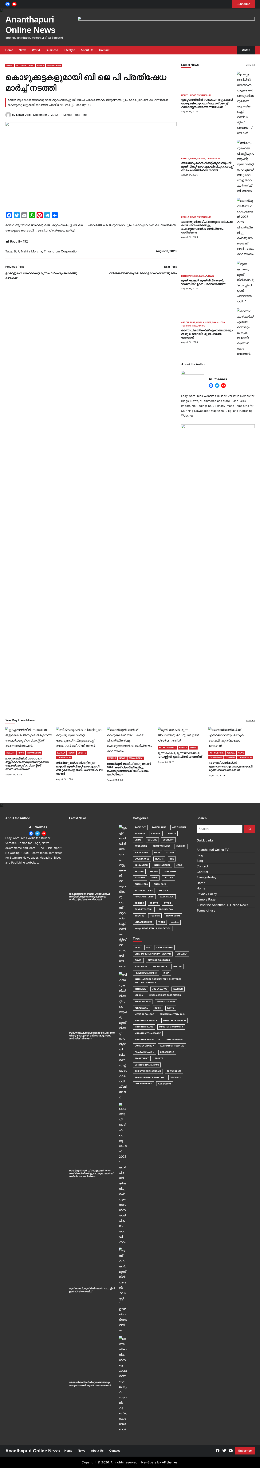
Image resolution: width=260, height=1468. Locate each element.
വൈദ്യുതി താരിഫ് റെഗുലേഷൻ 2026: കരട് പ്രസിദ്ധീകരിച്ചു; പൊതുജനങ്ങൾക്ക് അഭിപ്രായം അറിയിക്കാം (91, 1173)
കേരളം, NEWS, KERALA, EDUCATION (153, 928)
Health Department (146, 973)
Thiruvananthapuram (148, 1071)
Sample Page (206, 899)
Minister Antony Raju (172, 1014)
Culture (152, 840)
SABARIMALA (167, 897)
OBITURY (168, 877)
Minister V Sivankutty (147, 1039)
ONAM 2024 (160, 884)
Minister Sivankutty (171, 1027)
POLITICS (163, 890)
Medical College (144, 1014)
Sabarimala (167, 1052)
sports (159, 1058)
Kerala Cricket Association (165, 995)
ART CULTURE (188, 322)
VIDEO (161, 922)
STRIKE (40, 65)
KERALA (185, 158)
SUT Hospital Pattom (147, 1065)
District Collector (159, 960)
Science (139, 903)
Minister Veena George (148, 1033)
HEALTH (185, 95)
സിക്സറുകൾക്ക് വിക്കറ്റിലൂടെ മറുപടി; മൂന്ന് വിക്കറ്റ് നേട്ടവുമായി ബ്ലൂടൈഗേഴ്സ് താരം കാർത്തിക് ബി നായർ (207, 166)
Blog (200, 855)
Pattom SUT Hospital (172, 1046)
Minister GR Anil (144, 1027)
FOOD (157, 852)
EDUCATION (141, 846)
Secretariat (142, 1058)
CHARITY (156, 833)
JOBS (179, 865)
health (177, 966)
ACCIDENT (140, 827)
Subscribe (245, 1450)
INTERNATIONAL (162, 865)
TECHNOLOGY (166, 909)
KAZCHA (139, 871)
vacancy (175, 1077)
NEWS (9, 65)
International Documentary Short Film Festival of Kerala (158, 981)
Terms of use (206, 910)
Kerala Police (143, 1001)
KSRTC (170, 1008)
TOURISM (186, 326)
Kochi (158, 1008)
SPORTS (201, 158)
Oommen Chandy (144, 1046)
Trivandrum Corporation (61, 251)
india (166, 973)
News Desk (23, 115)
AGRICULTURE (159, 827)
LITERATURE (170, 871)
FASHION (181, 846)
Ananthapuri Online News (32, 1450)
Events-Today (206, 877)
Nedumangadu (175, 1039)
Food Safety (160, 966)
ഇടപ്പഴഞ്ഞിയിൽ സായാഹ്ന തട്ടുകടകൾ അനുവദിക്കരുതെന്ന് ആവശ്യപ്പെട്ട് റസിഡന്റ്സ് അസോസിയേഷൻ (207, 103)
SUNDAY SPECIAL (144, 909)
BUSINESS (140, 833)
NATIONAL (140, 877)
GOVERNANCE (142, 859)
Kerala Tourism (166, 1001)
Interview (140, 989)
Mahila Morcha (31, 251)
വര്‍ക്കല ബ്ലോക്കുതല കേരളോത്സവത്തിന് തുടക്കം (143, 273)
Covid (138, 960)
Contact (202, 866)
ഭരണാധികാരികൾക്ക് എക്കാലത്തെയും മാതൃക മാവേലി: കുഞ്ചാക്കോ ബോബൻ (207, 334)
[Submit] (249, 829)
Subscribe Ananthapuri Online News (222, 905)
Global (170, 852)
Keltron (178, 989)
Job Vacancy (159, 989)
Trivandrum (174, 1071)
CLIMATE (171, 833)
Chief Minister (164, 947)
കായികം (175, 922)
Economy (168, 840)
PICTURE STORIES (24, 65)
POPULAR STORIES (144, 897)
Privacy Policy (207, 894)
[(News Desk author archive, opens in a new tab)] (8, 116)
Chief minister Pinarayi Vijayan (153, 954)
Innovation (141, 865)
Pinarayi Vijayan (144, 1052)
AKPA (137, 947)
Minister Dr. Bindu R (146, 1020)
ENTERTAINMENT (189, 276)
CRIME (138, 840)
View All (250, 65)
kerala (139, 995)
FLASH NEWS (141, 852)
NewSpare (148, 1462)
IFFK (172, 859)
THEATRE (139, 916)
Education (141, 966)
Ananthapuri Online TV (213, 850)
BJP (16, 251)
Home (201, 883)
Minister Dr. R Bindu (174, 1020)
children (182, 954)
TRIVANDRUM (54, 65)
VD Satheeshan (143, 1083)
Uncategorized (143, 922)
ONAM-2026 (218, 322)
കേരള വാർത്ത (164, 1083)
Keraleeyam (141, 1008)
